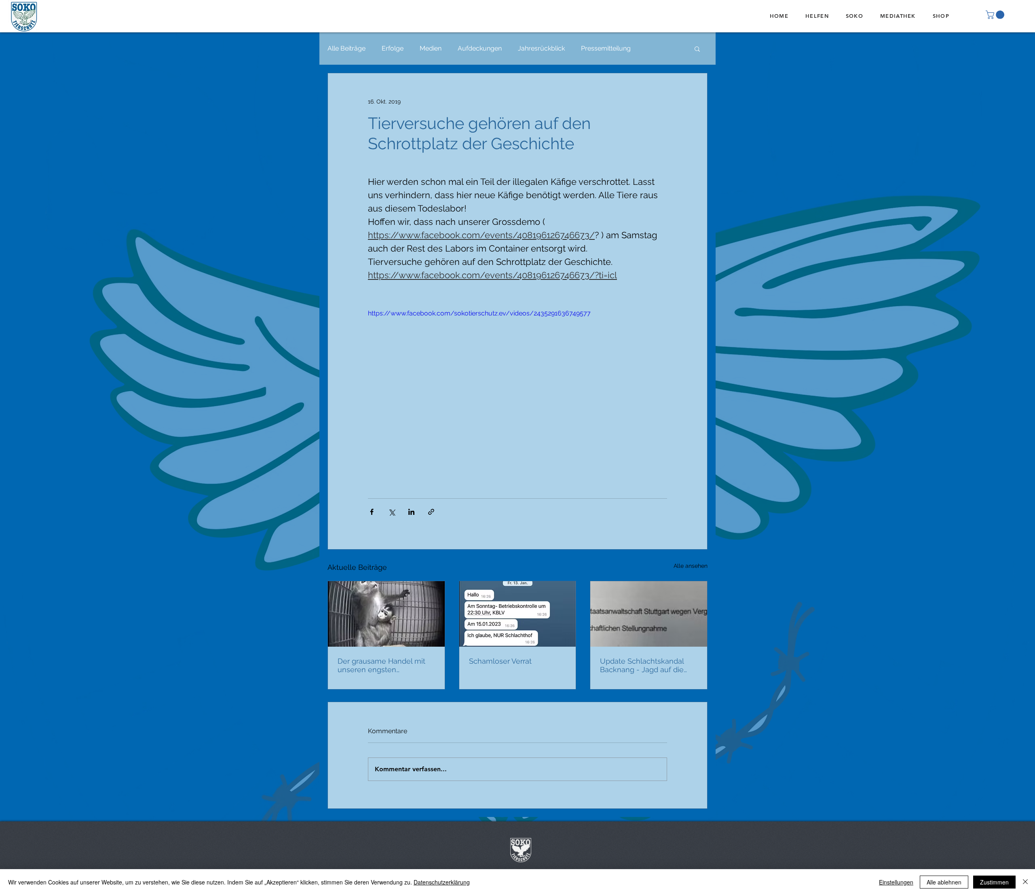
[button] (996, 15)
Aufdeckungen (480, 48)
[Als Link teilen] (431, 512)
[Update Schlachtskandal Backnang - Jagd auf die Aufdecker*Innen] (648, 614)
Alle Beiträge (346, 48)
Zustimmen (994, 882)
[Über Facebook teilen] (372, 512)
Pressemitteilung (606, 48)
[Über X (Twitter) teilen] (391, 512)
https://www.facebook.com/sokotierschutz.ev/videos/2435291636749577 (479, 313)
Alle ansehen (691, 566)
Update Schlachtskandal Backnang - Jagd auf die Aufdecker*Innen (642, 665)
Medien (430, 48)
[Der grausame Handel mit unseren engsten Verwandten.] (386, 614)
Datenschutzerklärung (442, 882)
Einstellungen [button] (896, 882)
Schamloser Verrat (500, 661)
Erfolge (392, 48)
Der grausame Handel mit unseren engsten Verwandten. (381, 665)
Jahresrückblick (541, 48)
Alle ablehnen (944, 882)
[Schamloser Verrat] (517, 614)
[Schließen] (1025, 882)
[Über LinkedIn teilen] (411, 512)
